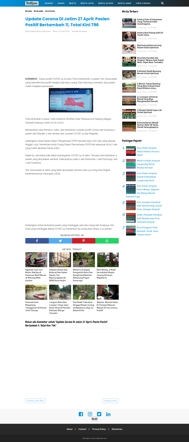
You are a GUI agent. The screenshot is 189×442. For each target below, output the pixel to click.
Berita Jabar (124, 3)
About (70, 429)
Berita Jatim (87, 3)
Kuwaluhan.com (100, 438)
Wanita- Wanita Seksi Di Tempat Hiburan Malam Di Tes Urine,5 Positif (107, 306)
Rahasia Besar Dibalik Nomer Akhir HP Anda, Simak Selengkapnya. (148, 125)
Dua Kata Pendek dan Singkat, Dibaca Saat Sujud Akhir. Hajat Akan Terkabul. (150, 60)
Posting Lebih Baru (35, 401)
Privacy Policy (99, 429)
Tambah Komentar (79, 31)
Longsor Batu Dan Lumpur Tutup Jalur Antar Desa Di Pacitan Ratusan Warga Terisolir (59, 307)
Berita (72, 3)
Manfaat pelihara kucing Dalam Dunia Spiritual (149, 46)
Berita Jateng (105, 3)
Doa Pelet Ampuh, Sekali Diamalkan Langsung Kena (147, 177)
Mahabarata (34, 10)
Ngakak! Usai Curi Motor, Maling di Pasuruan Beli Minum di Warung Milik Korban (35, 275)
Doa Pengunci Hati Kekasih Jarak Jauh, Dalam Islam (148, 231)
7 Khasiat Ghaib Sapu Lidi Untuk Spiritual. (149, 111)
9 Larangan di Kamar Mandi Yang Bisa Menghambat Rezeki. (147, 99)
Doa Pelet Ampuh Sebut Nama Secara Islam (148, 151)
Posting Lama (110, 401)
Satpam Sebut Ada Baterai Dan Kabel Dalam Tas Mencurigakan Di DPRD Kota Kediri (58, 275)
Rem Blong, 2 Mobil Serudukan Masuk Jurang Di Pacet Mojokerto (106, 274)
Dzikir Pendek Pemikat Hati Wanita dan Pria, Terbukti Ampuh (149, 218)
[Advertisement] (72, 55)
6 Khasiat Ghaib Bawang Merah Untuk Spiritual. (149, 72)
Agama (61, 3)
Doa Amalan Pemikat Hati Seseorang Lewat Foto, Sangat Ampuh (149, 206)
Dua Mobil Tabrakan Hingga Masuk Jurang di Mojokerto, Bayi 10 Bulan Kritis (83, 306)
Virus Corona (143, 3)
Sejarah (49, 3)
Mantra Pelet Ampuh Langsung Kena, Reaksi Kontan (148, 164)
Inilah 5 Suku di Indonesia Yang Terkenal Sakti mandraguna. (149, 21)
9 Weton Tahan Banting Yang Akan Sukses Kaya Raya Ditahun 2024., (148, 86)
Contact (82, 429)
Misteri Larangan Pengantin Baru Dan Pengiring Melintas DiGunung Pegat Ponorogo (83, 275)
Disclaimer (117, 429)
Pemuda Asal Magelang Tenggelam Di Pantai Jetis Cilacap (35, 306)
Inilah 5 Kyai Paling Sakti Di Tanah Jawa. (150, 34)
